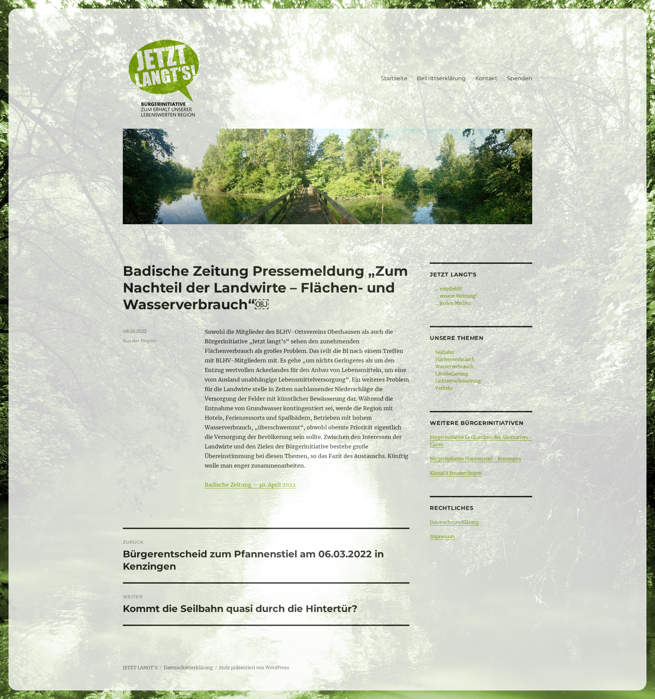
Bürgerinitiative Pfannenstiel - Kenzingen (475, 459)
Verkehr (444, 388)
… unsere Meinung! (456, 296)
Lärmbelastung (451, 374)
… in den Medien (453, 303)
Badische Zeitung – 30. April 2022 (250, 484)
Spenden (519, 78)
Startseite (394, 78)
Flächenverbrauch (455, 359)
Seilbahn (444, 352)
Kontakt (486, 78)
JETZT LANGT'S (140, 668)
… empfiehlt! (449, 289)
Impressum (442, 537)
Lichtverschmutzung (458, 381)
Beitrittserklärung (441, 78)
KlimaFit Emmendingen (456, 473)
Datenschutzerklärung (454, 522)
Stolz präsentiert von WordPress (254, 668)
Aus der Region (140, 340)
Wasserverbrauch (454, 367)
